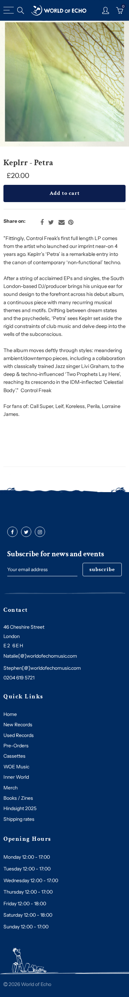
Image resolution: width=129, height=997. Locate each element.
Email (61, 222)
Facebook (42, 222)
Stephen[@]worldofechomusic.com (42, 668)
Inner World (16, 777)
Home (10, 714)
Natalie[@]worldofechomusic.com (40, 656)
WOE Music (16, 767)
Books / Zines (18, 798)
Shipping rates (18, 819)
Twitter (51, 222)
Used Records (18, 735)
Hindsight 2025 (19, 808)
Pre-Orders (16, 745)
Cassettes (14, 756)
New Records (17, 724)
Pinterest (70, 222)
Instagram (40, 532)
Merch (10, 788)
